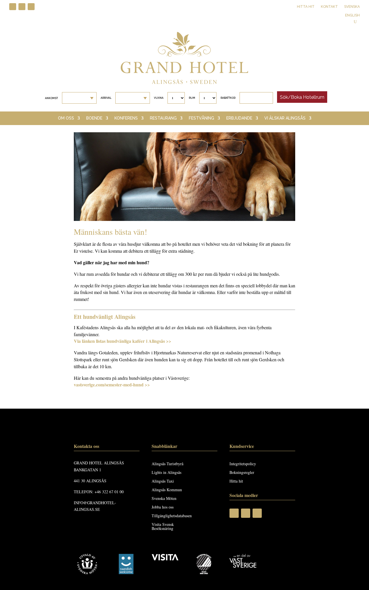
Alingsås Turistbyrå (167, 464)
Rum (192, 97)
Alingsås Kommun (167, 490)
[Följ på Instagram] (21, 6)
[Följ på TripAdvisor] (31, 6)
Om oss (66, 118)
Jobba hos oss (163, 507)
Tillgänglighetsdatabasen (172, 516)
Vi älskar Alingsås (285, 118)
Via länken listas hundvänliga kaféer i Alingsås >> (122, 341)
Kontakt (329, 7)
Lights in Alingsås (166, 472)
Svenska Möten (164, 498)
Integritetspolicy (242, 464)
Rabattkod (228, 97)
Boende (94, 118)
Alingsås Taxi (163, 481)
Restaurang (163, 118)
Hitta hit (306, 7)
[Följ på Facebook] (12, 6)
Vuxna (158, 97)
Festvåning (201, 118)
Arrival (106, 97)
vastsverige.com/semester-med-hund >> (112, 384)
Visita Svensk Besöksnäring (163, 526)
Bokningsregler (241, 472)
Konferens (126, 118)
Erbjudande (239, 118)
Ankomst (51, 98)
